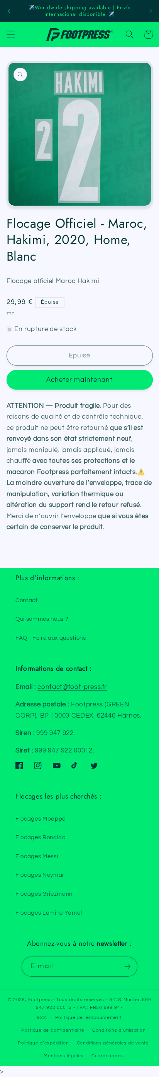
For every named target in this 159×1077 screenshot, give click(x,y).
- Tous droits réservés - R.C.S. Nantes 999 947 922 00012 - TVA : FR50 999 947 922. (93, 1008)
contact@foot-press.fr (72, 687)
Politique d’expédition (43, 1043)
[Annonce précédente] (8, 10)
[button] (10, 34)
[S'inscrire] (127, 967)
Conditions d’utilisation (118, 1030)
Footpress (40, 999)
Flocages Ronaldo (40, 837)
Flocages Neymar (39, 875)
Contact (26, 600)
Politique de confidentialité (53, 1030)
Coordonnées (107, 1055)
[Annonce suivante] (150, 10)
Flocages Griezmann (44, 894)
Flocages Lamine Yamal (48, 913)
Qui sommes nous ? (41, 619)
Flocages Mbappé (40, 819)
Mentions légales (63, 1055)
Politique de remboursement (88, 1017)
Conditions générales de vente (113, 1043)
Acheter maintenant (79, 379)
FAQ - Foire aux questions (50, 638)
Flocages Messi (36, 856)
